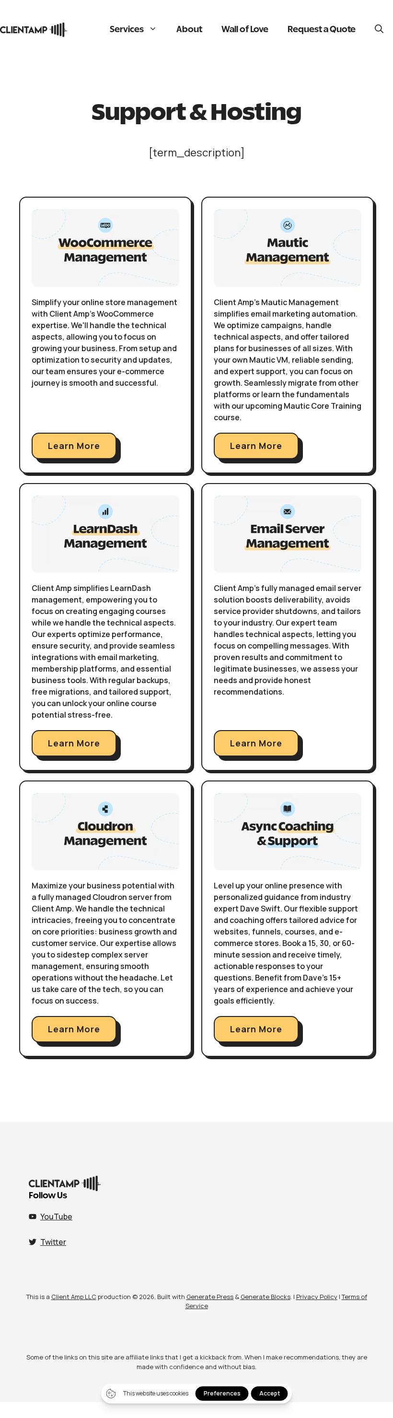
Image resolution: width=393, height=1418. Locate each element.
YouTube (56, 1216)
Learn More (74, 445)
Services (127, 29)
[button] (379, 29)
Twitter (53, 1242)
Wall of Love (244, 29)
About (189, 29)
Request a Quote (322, 29)
